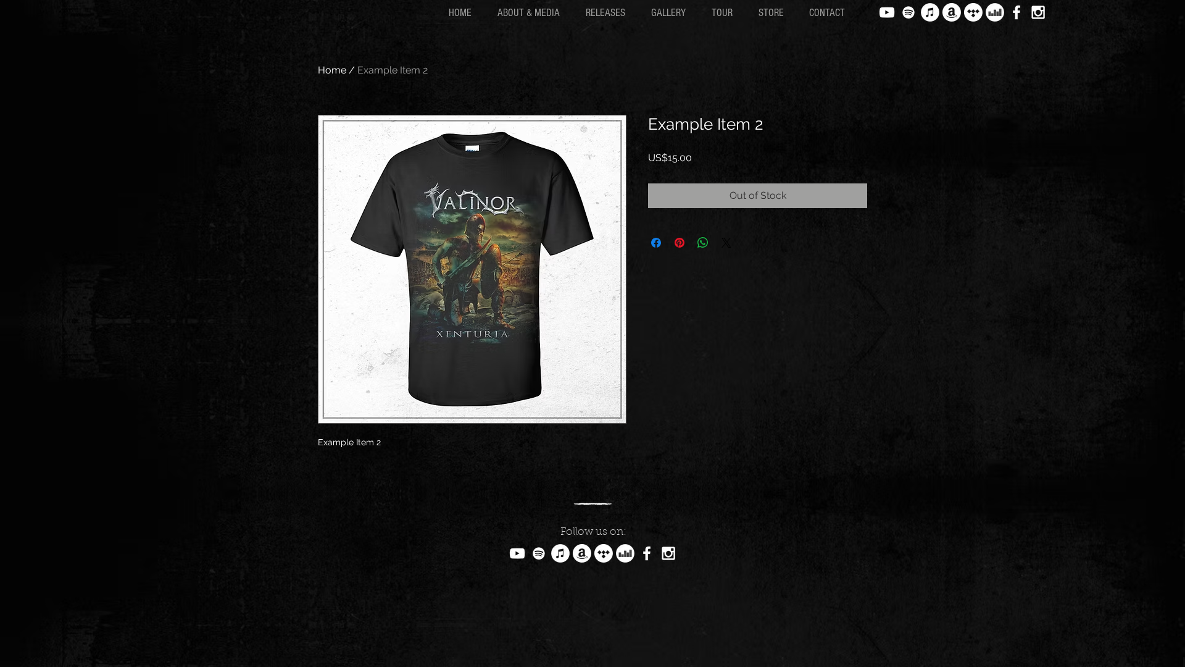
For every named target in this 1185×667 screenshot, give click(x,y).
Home (332, 70)
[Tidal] (973, 12)
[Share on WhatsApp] (703, 242)
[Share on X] (726, 242)
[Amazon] (951, 12)
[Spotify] (908, 12)
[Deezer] (995, 12)
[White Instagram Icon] (1038, 12)
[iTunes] (930, 12)
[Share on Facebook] (656, 242)
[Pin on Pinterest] (679, 242)
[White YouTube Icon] (887, 12)
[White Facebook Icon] (1016, 12)
